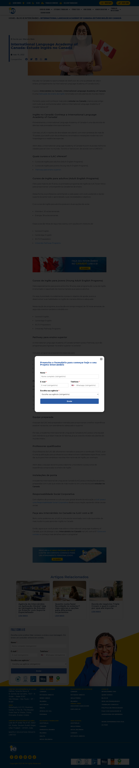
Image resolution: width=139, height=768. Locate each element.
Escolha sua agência (49, 391)
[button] (101, 359)
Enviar (69, 401)
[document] (69, 384)
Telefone (75, 382)
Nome (43, 373)
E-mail (43, 382)
